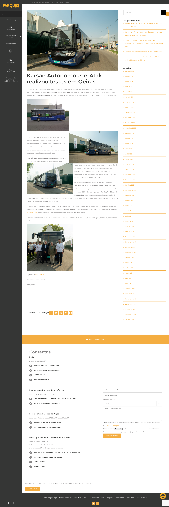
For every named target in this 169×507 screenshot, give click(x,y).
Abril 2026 (128, 92)
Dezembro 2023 (130, 237)
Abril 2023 (128, 278)
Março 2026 (129, 97)
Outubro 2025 (130, 123)
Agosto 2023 (129, 257)
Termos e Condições (112, 426)
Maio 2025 (128, 149)
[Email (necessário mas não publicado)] (70, 313)
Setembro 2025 (130, 128)
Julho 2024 (129, 200)
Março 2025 (129, 159)
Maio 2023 (128, 273)
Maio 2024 (128, 211)
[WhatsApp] (61, 313)
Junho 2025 (129, 144)
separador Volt (32, 213)
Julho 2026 (129, 76)
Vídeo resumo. (40, 275)
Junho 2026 (129, 81)
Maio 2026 (128, 87)
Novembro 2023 (130, 242)
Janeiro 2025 (129, 169)
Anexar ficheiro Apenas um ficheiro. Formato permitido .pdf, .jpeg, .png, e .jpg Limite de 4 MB (131, 430)
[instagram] (97, 503)
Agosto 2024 (129, 195)
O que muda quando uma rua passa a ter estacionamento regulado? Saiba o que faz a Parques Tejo (144, 43)
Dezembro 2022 (130, 299)
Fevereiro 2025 (130, 164)
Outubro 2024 (130, 185)
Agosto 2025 (129, 133)
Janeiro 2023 (129, 294)
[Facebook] (51, 313)
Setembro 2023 (130, 252)
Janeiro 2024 (129, 232)
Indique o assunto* (131, 401)
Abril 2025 (128, 154)
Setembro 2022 (130, 314)
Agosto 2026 (129, 71)
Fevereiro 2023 (130, 289)
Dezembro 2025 (130, 112)
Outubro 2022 (130, 309)
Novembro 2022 (130, 304)
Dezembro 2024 (130, 175)
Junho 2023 (129, 268)
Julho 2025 (129, 138)
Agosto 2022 (129, 320)
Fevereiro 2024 (130, 226)
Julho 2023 (129, 263)
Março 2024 (129, 221)
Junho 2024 (129, 206)
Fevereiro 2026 (130, 102)
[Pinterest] (65, 313)
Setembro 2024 (130, 190)
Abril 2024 (128, 216)
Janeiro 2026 (129, 107)
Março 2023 (129, 283)
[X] (56, 313)
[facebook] (93, 503)
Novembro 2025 (130, 118)
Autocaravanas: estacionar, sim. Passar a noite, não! (143, 52)
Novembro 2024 (130, 180)
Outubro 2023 (130, 247)
